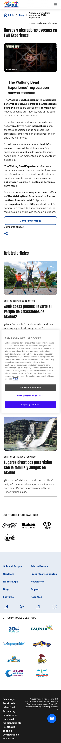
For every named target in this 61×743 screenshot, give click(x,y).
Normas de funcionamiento (12, 720)
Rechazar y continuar (30, 388)
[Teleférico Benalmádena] (42, 673)
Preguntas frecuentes (44, 573)
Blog (6, 589)
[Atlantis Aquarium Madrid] (14, 658)
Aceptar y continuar (30, 405)
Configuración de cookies (11, 736)
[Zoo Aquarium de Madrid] (14, 629)
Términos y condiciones (10, 712)
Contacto (8, 573)
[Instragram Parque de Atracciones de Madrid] (6, 606)
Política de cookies (9, 728)
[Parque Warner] (42, 643)
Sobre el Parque (12, 566)
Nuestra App (10, 581)
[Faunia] (42, 627)
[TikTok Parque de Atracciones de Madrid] (22, 606)
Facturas (8, 596)
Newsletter (37, 581)
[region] (30, 371)
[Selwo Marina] (14, 673)
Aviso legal (9, 699)
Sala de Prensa (39, 566)
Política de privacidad (9, 705)
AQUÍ (15, 379)
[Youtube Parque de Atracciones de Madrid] (54, 606)
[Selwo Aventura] (42, 658)
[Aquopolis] (14, 643)
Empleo (35, 589)
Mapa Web (36, 596)
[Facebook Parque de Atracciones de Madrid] (38, 606)
